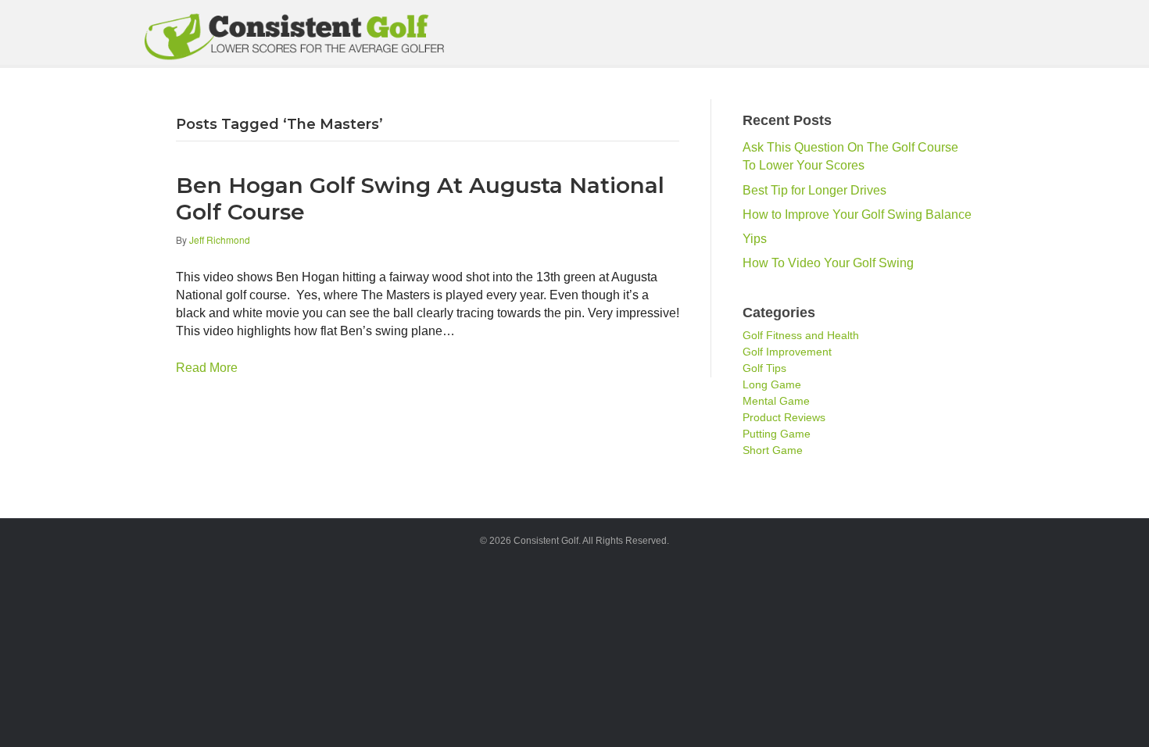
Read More (207, 367)
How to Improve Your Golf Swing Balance (857, 214)
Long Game (772, 384)
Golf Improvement (787, 351)
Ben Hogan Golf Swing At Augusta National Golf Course (420, 198)
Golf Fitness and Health (801, 335)
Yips (755, 238)
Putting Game (777, 433)
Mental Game (776, 401)
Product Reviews (784, 417)
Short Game (773, 450)
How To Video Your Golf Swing (828, 263)
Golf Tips (764, 368)
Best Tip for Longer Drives (814, 190)
